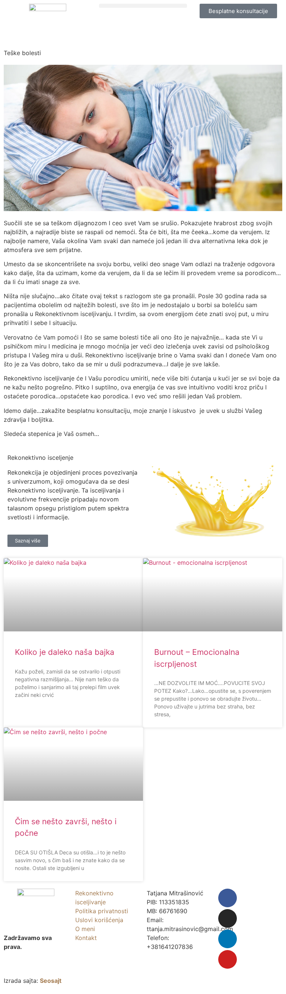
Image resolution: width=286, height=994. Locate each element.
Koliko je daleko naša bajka (64, 652)
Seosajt (50, 980)
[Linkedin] (227, 939)
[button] (143, 6)
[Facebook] (227, 898)
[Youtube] (227, 959)
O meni (85, 929)
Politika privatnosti (101, 911)
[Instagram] (227, 918)
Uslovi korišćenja (99, 920)
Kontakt (86, 938)
